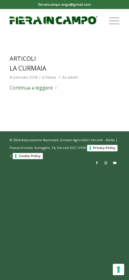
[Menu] (111, 21)
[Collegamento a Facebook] (96, 162)
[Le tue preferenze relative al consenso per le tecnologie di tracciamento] (118, 269)
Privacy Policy (104, 148)
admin (72, 77)
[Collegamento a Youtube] (114, 162)
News (51, 77)
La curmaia (28, 68)
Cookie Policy (29, 156)
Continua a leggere (31, 87)
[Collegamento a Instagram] (105, 162)
